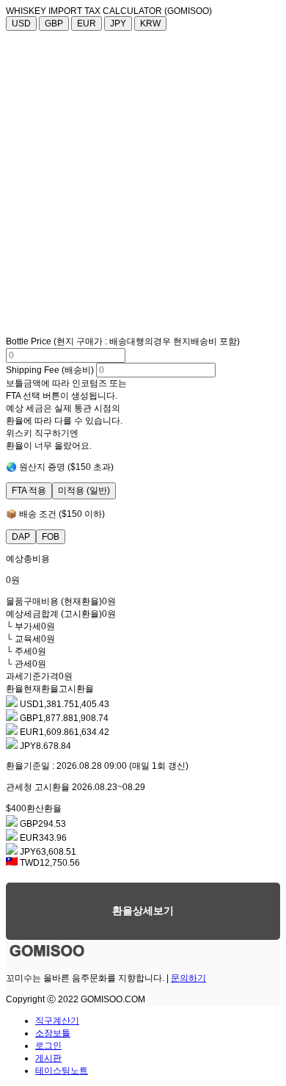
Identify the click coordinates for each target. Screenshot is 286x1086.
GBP (54, 23)
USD (21, 23)
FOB (50, 537)
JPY (118, 23)
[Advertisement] (143, 181)
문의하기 (188, 978)
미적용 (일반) (84, 490)
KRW (150, 23)
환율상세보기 (143, 910)
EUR (86, 23)
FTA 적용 (29, 490)
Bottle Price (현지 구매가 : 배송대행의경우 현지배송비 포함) (123, 341)
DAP (21, 537)
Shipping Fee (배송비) (50, 370)
